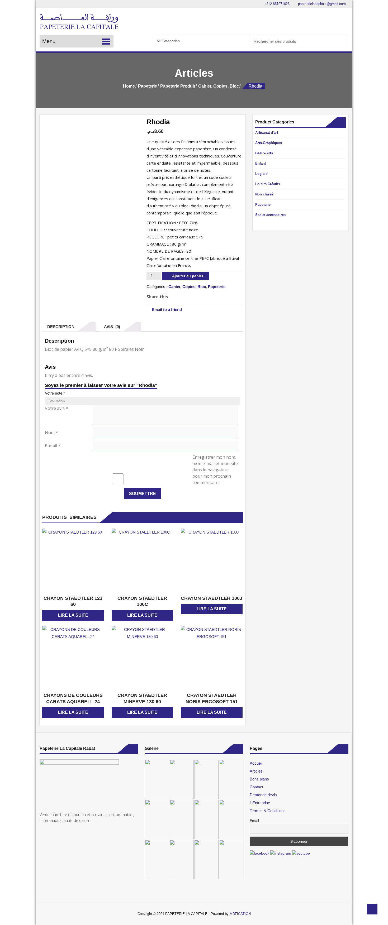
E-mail (52, 446)
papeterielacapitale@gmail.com (321, 4)
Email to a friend (167, 309)
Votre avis (56, 408)
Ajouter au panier (187, 276)
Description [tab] (59, 326)
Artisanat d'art (266, 133)
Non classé (264, 194)
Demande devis (263, 795)
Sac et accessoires (270, 215)
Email (254, 820)
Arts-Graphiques (268, 143)
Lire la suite (73, 615)
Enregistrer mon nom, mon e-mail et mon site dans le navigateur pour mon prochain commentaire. (215, 469)
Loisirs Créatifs (267, 184)
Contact (256, 787)
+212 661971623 (276, 4)
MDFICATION (240, 914)
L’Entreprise (260, 803)
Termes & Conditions (268, 810)
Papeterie (147, 86)
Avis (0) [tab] (111, 326)
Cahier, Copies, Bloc (218, 86)
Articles (256, 771)
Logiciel (261, 174)
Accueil (256, 763)
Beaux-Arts (264, 153)
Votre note (55, 393)
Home (129, 86)
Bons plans (259, 779)
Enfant (260, 163)
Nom (51, 432)
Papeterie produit (177, 86)
